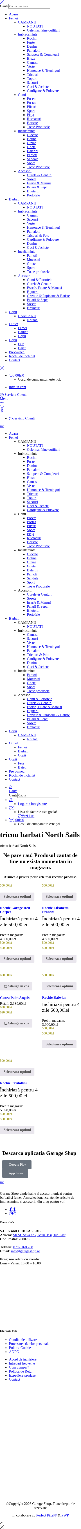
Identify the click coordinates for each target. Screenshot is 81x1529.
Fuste (31, 42)
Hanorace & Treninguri (43, 70)
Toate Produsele (38, 127)
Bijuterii (32, 191)
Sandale (32, 159)
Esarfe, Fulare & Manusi (44, 288)
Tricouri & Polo (38, 235)
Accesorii (25, 171)
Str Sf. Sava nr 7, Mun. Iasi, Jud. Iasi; (39, 1235)
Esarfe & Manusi (39, 183)
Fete (21, 344)
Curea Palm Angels (14, 998)
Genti (22, 95)
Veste (31, 66)
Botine (31, 139)
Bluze (31, 58)
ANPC (14, 1352)
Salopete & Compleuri (43, 54)
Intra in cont (17, 387)
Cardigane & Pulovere (43, 91)
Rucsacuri (34, 119)
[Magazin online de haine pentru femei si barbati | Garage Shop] (2, 1182)
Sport (31, 111)
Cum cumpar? (19, 1367)
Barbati (23, 332)
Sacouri (32, 82)
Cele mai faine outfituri (43, 30)
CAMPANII (27, 22)
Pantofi (32, 155)
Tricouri (32, 74)
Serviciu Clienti (15, 394)
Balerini (32, 151)
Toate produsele (38, 272)
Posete (31, 99)
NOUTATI (35, 26)
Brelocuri (33, 308)
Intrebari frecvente (22, 1363)
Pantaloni (33, 50)
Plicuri (31, 107)
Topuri (31, 78)
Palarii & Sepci (37, 187)
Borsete (32, 123)
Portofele (33, 195)
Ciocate (32, 135)
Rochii (31, 38)
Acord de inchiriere (22, 1359)
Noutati (32, 320)
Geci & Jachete (38, 86)
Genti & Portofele (39, 280)
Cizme (31, 143)
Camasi (32, 62)
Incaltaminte (26, 131)
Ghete (31, 147)
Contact (14, 1379)
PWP (65, 1515)
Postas (31, 103)
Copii (22, 336)
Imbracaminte (27, 34)
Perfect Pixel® (46, 1515)
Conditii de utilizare (23, 1340)
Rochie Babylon (54, 997)
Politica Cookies (20, 1348)
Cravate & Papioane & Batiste (48, 296)
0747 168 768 (23, 1247)
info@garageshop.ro (25, 1251)
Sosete (31, 179)
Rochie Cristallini (13, 1083)
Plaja (30, 115)
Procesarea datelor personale (29, 1344)
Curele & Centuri (39, 175)
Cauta (4, 6)
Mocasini (33, 259)
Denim (32, 46)
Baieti (22, 348)
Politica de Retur (21, 1371)
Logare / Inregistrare (32, 804)
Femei (22, 328)
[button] (16, 986)
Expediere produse (22, 1375)
